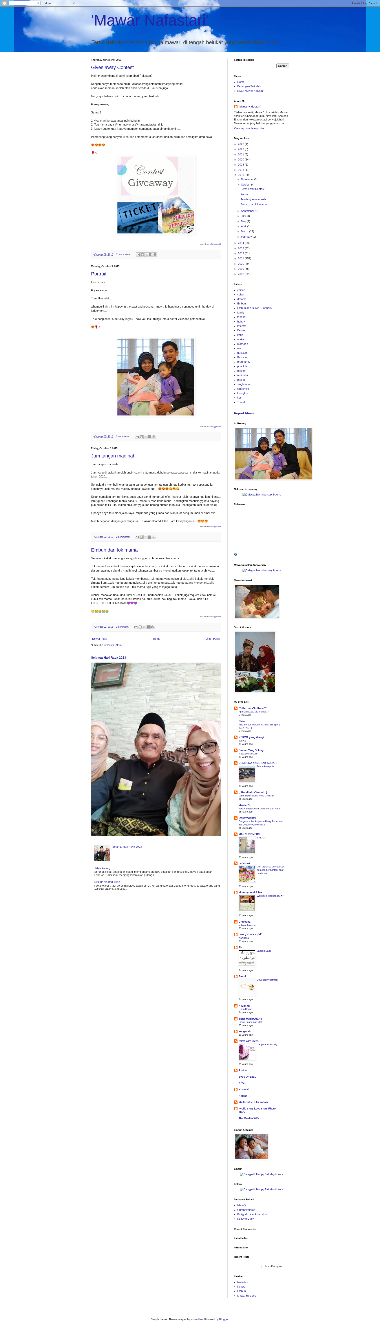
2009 (241, 268)
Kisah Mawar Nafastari (250, 90)
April (244, 226)
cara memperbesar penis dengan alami (259, 808)
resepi (241, 379)
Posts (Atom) (114, 645)
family (240, 312)
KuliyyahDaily (245, 1218)
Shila (242, 721)
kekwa (242, 740)
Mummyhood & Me (250, 892)
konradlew (197, 1319)
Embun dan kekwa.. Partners (254, 308)
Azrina (243, 1070)
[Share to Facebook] (151, 254)
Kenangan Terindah (249, 86)
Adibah (243, 1095)
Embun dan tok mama (114, 550)
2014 (241, 243)
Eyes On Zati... (247, 1076)
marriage (242, 344)
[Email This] (138, 254)
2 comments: (123, 436)
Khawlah (244, 1089)
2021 (241, 154)
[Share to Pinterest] (155, 254)
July (244, 216)
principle (242, 366)
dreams (241, 299)
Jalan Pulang (102, 868)
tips (239, 397)
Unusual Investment (267, 979)
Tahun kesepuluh (266, 766)
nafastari (242, 352)
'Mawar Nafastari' (150, 20)
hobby (241, 321)
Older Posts (213, 638)
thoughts (242, 393)
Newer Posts (99, 638)
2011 (241, 258)
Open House (245, 1009)
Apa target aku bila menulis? (254, 711)
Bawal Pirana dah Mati (250, 1022)
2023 (241, 144)
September (248, 211)
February (246, 236)
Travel (241, 402)
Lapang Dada (264, 950)
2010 (241, 263)
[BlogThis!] (142, 254)
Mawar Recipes (246, 1295)
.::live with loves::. (250, 1041)
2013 (241, 248)
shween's (244, 805)
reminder (242, 375)
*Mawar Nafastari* (249, 106)
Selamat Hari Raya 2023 (108, 657)
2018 (241, 164)
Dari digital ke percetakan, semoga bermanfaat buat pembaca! (271, 869)
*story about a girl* (250, 934)
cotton (241, 294)
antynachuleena (247, 925)
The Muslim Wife (249, 1118)
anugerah (244, 1031)
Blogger (223, 1319)
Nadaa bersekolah (248, 753)
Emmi (242, 976)
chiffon (241, 290)
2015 (241, 175)
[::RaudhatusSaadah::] (253, 792)
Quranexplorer (246, 1209)
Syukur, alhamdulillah (107, 882)
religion (241, 370)
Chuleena (244, 921)
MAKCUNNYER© (249, 834)
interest (241, 326)
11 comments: (124, 254)
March (245, 231)
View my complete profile (249, 128)
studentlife (243, 388)
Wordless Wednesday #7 (270, 895)
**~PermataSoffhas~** (253, 708)
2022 (241, 149)
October (246, 184)
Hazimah (244, 1005)
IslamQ (241, 1205)
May (244, 221)
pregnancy (243, 361)
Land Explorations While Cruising (256, 795)
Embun (241, 303)
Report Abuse (244, 413)
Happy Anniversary (267, 1044)
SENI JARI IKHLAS (250, 1018)
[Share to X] (146, 254)
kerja (240, 335)
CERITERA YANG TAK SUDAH (258, 763)
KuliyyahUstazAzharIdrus (252, 1214)
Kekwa (241, 330)
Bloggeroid (216, 244)
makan (241, 339)
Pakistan (242, 357)
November (247, 179)
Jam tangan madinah (113, 456)
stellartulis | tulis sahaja (253, 1102)
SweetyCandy (247, 818)
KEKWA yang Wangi (251, 737)
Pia (241, 947)
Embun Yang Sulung (251, 750)
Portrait (98, 274)
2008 (241, 274)
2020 (241, 159)
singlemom (243, 384)
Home (156, 638)
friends (241, 317)
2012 (241, 253)
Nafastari (242, 1282)
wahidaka (244, 937)
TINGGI (261, 837)
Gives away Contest (112, 67)
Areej (242, 1083)
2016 (241, 169)
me (239, 348)
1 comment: (122, 626)
